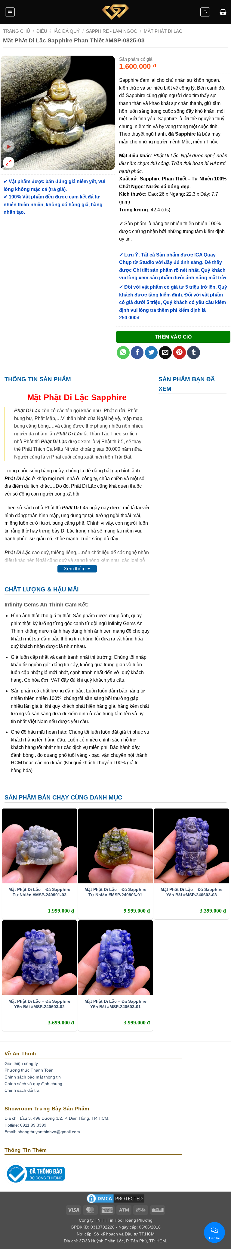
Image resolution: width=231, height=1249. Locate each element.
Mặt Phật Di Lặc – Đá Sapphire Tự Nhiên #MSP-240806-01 (115, 892)
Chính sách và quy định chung (33, 1083)
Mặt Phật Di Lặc (163, 31)
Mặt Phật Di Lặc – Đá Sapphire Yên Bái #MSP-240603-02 (39, 1004)
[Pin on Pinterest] (179, 352)
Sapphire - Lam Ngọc (111, 31)
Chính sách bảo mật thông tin (33, 1077)
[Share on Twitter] (151, 352)
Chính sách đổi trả (22, 1090)
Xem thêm (74, 568)
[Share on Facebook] (137, 352)
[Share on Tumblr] (193, 352)
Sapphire (109, 397)
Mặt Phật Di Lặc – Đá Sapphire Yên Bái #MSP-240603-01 (115, 1004)
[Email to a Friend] (165, 352)
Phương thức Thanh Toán (29, 1070)
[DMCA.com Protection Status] (115, 1200)
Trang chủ (16, 31)
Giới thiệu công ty (21, 1063)
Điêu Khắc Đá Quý (58, 31)
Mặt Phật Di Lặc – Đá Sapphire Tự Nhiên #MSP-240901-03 (39, 892)
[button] (10, 12)
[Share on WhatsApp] (123, 352)
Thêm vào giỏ (173, 336)
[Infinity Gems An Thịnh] (115, 12)
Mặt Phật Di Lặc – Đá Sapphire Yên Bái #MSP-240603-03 (192, 892)
